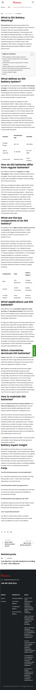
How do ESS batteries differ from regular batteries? (15, 60)
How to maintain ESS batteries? (13, 70)
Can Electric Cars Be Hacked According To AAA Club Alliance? (18, 562)
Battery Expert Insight (10, 72)
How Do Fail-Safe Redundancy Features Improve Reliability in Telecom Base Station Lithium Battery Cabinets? (29, 605)
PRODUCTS (16, 595)
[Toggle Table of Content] (31, 54)
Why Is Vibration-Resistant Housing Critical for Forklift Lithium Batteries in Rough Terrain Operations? (29, 632)
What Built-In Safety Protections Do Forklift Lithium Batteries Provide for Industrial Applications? (29, 674)
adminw (18, 13)
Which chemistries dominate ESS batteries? (16, 68)
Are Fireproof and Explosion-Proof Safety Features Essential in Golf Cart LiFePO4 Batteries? (29, 660)
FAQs (4, 74)
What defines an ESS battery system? (14, 57)
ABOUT (3, 595)
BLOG (26, 595)
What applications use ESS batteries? (15, 66)
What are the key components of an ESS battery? (15, 63)
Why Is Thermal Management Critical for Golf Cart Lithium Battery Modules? (29, 620)
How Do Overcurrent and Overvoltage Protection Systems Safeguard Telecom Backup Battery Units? (29, 646)
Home (3, 7)
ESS (9, 7)
